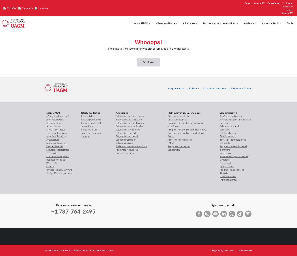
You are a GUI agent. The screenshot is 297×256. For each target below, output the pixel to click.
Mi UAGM (12, 8)
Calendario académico (230, 126)
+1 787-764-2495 (73, 211)
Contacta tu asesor (125, 153)
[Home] (13, 23)
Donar (248, 3)
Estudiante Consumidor (215, 88)
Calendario (51, 153)
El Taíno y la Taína (228, 133)
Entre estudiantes (228, 180)
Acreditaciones (53, 123)
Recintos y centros (55, 159)
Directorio (51, 163)
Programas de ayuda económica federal (187, 129)
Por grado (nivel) (89, 129)
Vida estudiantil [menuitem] (271, 26)
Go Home (148, 62)
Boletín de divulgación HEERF (234, 156)
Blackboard (225, 163)
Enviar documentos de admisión (131, 146)
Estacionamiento (228, 136)
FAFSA (171, 143)
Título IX (224, 173)
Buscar (289, 3)
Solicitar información (126, 139)
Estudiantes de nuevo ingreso (130, 116)
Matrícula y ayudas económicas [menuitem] (220, 26)
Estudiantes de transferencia (130, 123)
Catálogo (85, 136)
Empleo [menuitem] (290, 23)
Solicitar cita (174, 149)
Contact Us (27, 8)
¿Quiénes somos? (55, 119)
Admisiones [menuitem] (190, 26)
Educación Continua (91, 133)
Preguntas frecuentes (127, 149)
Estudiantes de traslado (127, 136)
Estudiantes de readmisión (129, 119)
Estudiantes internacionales (129, 126)
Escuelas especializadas (57, 149)
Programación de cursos (232, 169)
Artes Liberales (53, 126)
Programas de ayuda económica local (186, 133)
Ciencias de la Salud (55, 129)
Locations (43, 8)
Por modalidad (88, 116)
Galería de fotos (228, 176)
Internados (225, 153)
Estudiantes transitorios (128, 129)
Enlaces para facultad (241, 88)
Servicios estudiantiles (231, 116)
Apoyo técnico (227, 166)
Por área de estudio (91, 119)
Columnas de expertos (57, 156)
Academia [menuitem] (249, 26)
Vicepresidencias (176, 88)
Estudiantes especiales (127, 133)
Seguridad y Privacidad (223, 250)
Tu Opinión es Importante (59, 173)
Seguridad (225, 129)
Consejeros (273, 3)
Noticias (50, 166)
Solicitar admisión (124, 143)
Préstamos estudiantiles (180, 139)
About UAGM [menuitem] (142, 26)
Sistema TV (259, 3)
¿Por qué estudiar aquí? (57, 116)
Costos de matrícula (177, 119)
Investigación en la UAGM (59, 169)
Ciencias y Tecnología (56, 133)
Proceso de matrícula (178, 116)
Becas (171, 136)
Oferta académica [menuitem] (166, 26)
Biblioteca (194, 88)
